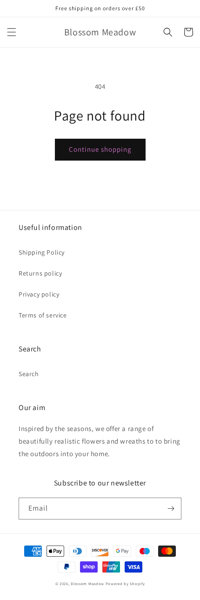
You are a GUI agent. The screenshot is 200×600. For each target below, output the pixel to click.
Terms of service (43, 315)
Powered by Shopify (125, 583)
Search (29, 374)
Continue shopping (100, 149)
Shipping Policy (42, 252)
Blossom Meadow (87, 583)
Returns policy (40, 273)
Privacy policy (39, 294)
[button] (11, 32)
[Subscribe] (170, 508)
